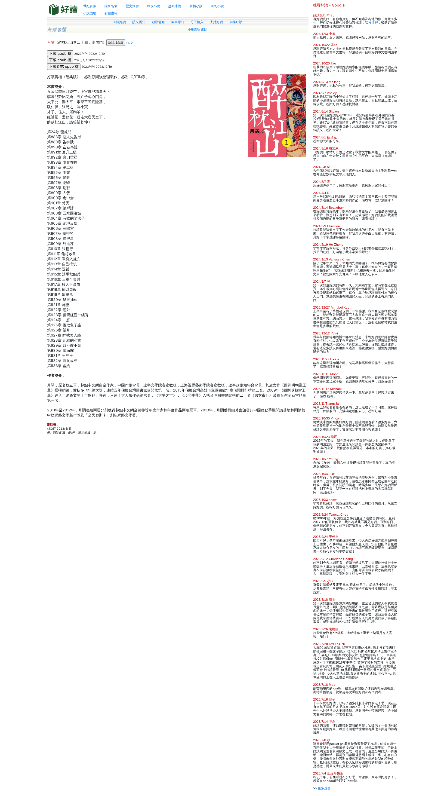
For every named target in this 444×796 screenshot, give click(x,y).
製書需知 (177, 22)
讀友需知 (138, 22)
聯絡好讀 (235, 22)
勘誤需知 (158, 22)
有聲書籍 (111, 13)
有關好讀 (119, 22)
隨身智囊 (111, 6)
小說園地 (89, 13)
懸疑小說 (174, 6)
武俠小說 (153, 6)
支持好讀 (216, 22)
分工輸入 (197, 22)
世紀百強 (89, 6)
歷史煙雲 (132, 6)
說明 (129, 42)
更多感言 (324, 788)
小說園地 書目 (197, 29)
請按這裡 (371, 22)
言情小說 (196, 6)
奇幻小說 (217, 6)
